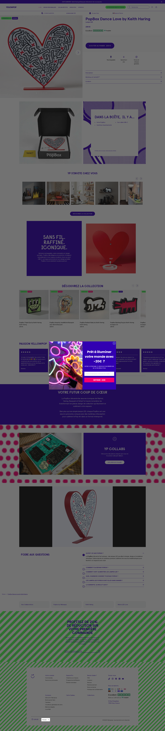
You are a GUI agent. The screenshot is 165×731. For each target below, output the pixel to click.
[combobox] (45, 719)
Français (44, 719)
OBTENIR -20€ (99, 380)
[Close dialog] (114, 343)
